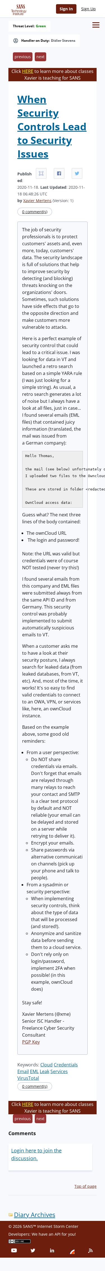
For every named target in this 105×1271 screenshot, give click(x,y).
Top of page (85, 1186)
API (57, 1234)
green (41, 26)
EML (34, 1071)
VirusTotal (28, 1078)
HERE (27, 71)
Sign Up (88, 8)
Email (23, 1071)
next (40, 56)
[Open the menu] (96, 25)
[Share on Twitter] (77, 173)
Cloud (46, 1065)
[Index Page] (18, 8)
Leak (44, 1071)
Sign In (66, 8)
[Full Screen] (41, 173)
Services (59, 1071)
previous (23, 56)
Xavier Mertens (37, 200)
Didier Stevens (63, 40)
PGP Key (31, 1042)
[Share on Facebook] (59, 173)
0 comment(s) (34, 211)
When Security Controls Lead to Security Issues (52, 126)
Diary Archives (34, 1214)
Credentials (66, 1065)
